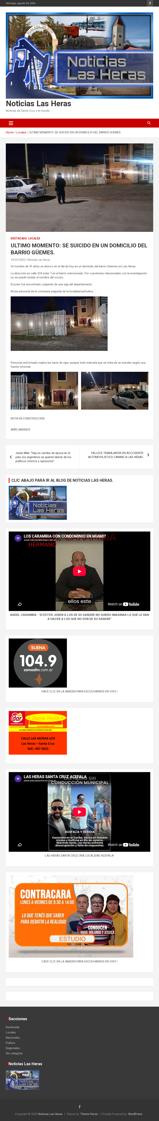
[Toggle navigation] (11, 123)
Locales (34, 238)
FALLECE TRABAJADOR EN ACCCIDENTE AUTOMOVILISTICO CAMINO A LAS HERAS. (115, 455)
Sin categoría (14, 1053)
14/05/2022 (18, 259)
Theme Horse (89, 1114)
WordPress (135, 1114)
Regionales (13, 1048)
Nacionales (13, 1037)
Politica (10, 1043)
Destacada (19, 238)
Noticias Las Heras (38, 103)
